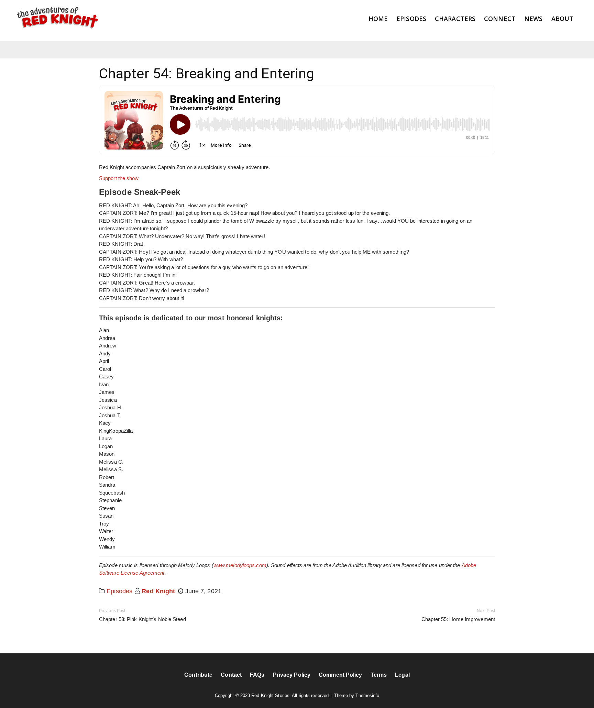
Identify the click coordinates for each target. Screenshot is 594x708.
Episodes (119, 591)
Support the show (119, 178)
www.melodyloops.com (239, 565)
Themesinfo (367, 695)
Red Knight (158, 591)
